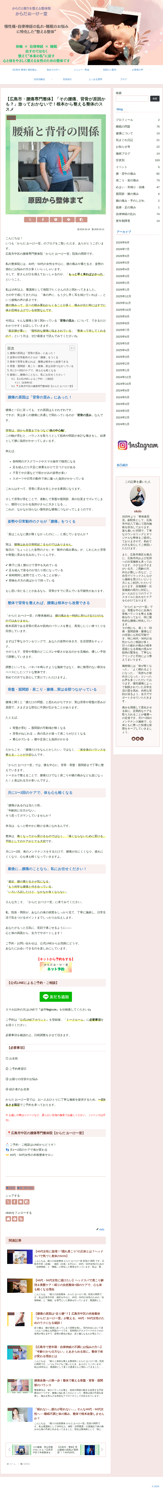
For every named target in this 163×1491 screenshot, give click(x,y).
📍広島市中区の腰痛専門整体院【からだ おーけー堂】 (45, 386)
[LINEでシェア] (69, 219)
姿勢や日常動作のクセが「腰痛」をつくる (34, 357)
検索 (119, 93)
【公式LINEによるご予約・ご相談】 (35, 379)
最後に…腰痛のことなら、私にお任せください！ (38, 374)
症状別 (12, 1188)
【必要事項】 (27, 382)
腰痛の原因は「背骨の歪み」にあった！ (33, 353)
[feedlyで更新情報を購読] (14, 1219)
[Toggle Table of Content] (70, 348)
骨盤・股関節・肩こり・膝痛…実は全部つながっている (42, 366)
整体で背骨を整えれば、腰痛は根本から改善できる (39, 361)
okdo (138, 511)
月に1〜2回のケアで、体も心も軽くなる (33, 370)
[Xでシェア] (30, 219)
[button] (81, 219)
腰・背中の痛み (26, 1188)
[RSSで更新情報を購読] (21, 1219)
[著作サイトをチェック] (8, 1219)
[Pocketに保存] (56, 219)
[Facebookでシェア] (43, 219)
